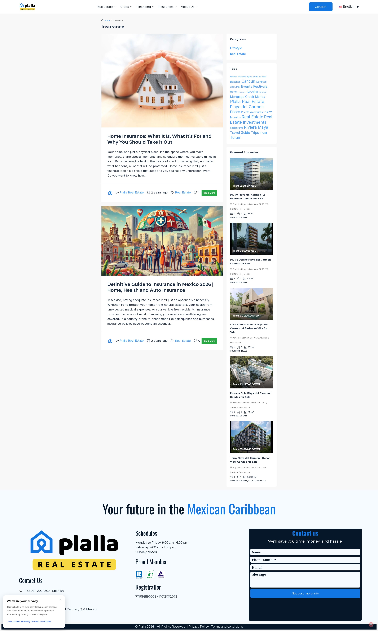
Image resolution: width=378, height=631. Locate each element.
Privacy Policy (199, 626)
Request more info (305, 593)
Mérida (260, 97)
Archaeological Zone (248, 76)
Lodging (252, 91)
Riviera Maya (256, 127)
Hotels (234, 91)
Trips (255, 132)
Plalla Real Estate (132, 192)
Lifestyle (236, 48)
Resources (165, 7)
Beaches (235, 81)
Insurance (242, 92)
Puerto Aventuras (252, 112)
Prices (235, 112)
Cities (124, 7)
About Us (187, 7)
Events (246, 86)
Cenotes (261, 81)
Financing (143, 7)
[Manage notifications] (371, 624)
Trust (263, 133)
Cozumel (235, 86)
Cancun (248, 81)
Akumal (233, 76)
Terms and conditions (227, 626)
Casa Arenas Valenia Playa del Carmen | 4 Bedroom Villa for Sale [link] (249, 328)
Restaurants (236, 127)
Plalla (107, 20)
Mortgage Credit (242, 97)
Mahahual (262, 92)
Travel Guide (240, 133)
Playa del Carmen (247, 106)
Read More (209, 192)
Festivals (260, 86)
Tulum (235, 137)
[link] (251, 174)
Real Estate (104, 7)
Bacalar (262, 76)
